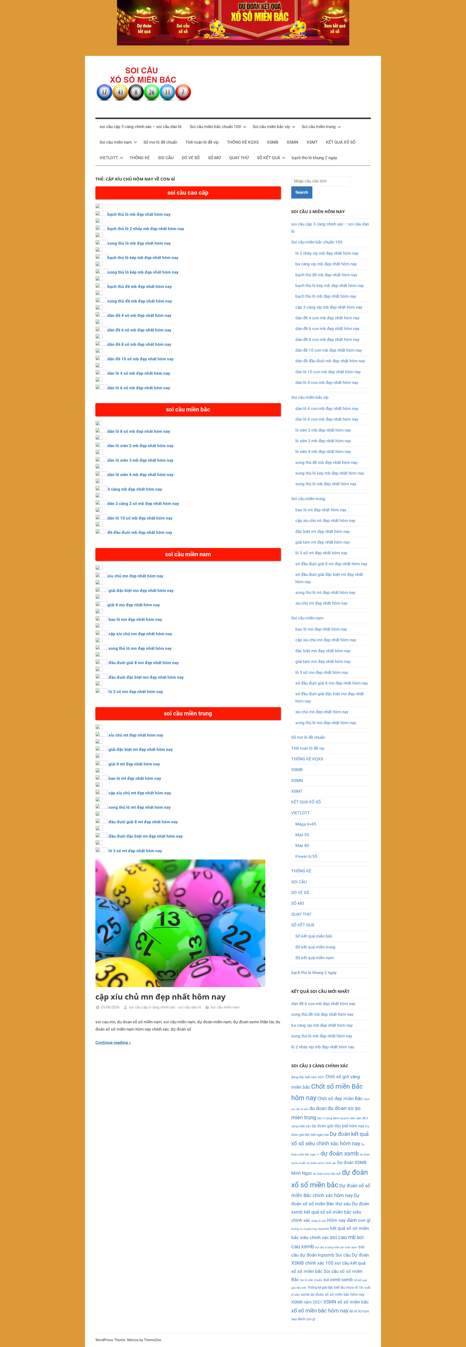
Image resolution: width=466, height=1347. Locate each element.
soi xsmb (332, 1279)
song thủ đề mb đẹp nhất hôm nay (140, 301)
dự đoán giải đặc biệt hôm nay (338, 1126)
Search (301, 192)
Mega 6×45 (305, 824)
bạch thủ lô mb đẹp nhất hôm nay (139, 214)
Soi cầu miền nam (116, 142)
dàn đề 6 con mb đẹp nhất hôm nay (327, 328)
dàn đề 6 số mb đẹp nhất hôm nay (139, 330)
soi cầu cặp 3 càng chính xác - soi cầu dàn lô (165, 1007)
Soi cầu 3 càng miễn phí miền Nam (336, 1247)
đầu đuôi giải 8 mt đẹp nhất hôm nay (143, 821)
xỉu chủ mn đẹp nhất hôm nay (135, 576)
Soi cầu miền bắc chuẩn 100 (215, 126)
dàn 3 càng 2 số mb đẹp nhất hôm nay (143, 503)
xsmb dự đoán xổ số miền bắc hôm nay (332, 1294)
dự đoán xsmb (339, 1153)
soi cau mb (343, 1237)
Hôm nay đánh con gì (349, 1220)
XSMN (292, 142)
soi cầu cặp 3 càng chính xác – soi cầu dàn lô (141, 126)
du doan (318, 1108)
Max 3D (302, 834)
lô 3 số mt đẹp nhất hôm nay (135, 850)
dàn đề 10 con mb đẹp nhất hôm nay (328, 350)
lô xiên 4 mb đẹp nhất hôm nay (323, 451)
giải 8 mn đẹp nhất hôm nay (134, 604)
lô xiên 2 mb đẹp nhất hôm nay (323, 430)
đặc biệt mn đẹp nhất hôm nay (322, 650)
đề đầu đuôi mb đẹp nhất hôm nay (140, 532)
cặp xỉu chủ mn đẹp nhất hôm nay (140, 633)
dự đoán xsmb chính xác (321, 1163)
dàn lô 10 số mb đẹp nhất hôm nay (140, 518)
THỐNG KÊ (140, 157)
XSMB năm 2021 (306, 1302)
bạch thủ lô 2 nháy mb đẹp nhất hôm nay (146, 228)
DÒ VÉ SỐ (191, 157)
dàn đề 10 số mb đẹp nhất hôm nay (141, 358)
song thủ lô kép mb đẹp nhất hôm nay (143, 272)
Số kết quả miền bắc (314, 936)
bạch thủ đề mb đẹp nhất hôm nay (140, 286)
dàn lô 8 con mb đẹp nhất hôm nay (326, 419)
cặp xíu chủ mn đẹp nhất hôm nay (160, 996)
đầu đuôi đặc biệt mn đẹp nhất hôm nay (146, 677)
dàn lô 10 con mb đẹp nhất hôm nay (328, 371)
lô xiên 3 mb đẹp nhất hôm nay (323, 440)
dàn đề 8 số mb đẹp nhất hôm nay (139, 344)
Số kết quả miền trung (315, 947)
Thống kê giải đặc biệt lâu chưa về (332, 1287)
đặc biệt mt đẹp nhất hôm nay (322, 531)
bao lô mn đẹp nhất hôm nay (135, 619)
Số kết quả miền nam (314, 957)
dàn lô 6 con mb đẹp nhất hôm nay (326, 408)
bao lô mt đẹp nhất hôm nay (134, 778)
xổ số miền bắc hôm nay (319, 1311)
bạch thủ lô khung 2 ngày (314, 157)
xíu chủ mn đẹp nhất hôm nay (321, 711)
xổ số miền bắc (353, 1302)
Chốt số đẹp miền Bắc (340, 1098)
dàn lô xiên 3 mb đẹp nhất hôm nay (141, 460)
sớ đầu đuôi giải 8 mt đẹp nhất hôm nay (331, 563)
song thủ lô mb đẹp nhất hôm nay (139, 243)
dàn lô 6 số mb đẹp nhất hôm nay (139, 387)
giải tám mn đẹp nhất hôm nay (322, 661)
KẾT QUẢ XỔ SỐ (341, 142)
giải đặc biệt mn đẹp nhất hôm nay (141, 590)
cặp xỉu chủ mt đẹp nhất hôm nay (139, 793)
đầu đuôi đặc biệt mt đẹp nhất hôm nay (145, 836)
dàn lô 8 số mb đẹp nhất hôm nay (139, 431)
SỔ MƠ (214, 157)
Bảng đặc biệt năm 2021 (308, 1077)
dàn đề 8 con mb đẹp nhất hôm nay (327, 339)
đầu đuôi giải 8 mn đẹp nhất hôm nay (143, 662)
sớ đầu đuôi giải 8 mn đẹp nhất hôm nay (331, 683)
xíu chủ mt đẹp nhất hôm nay (321, 603)
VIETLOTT (109, 157)
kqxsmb (324, 1229)
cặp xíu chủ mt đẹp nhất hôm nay (325, 520)
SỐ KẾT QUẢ (268, 157)
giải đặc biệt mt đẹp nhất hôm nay (140, 749)
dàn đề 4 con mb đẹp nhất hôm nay (327, 317)
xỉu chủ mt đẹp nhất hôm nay (135, 735)
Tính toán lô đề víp (202, 142)
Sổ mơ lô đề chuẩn (160, 142)
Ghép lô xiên (318, 1221)
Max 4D (302, 845)
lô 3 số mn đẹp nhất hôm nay (135, 691)
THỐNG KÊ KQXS (243, 142)
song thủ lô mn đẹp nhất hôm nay (140, 648)
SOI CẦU (166, 157)
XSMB (272, 142)
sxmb (347, 1279)
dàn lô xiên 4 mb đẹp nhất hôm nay (141, 474)
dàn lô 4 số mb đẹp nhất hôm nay (139, 373)
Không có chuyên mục (304, 1229)
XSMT (312, 142)
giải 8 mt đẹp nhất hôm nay (134, 764)
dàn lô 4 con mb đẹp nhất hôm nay (326, 382)
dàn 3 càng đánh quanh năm (336, 1118)
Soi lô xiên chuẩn (311, 1280)
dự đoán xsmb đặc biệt (327, 1173)
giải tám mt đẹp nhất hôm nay (322, 542)
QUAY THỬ (239, 157)
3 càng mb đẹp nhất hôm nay (135, 489)
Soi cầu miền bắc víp (271, 126)
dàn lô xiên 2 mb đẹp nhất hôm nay (141, 445)
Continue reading (111, 1042)
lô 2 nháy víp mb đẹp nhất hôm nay (326, 253)
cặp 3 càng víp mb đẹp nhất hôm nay (328, 307)
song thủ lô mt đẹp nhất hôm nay (139, 807)
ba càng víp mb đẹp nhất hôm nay (326, 263)
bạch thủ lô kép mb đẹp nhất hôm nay (143, 257)
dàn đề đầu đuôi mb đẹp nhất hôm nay (330, 360)
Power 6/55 (306, 856)
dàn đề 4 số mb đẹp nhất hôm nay (139, 315)
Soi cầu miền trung (319, 126)
